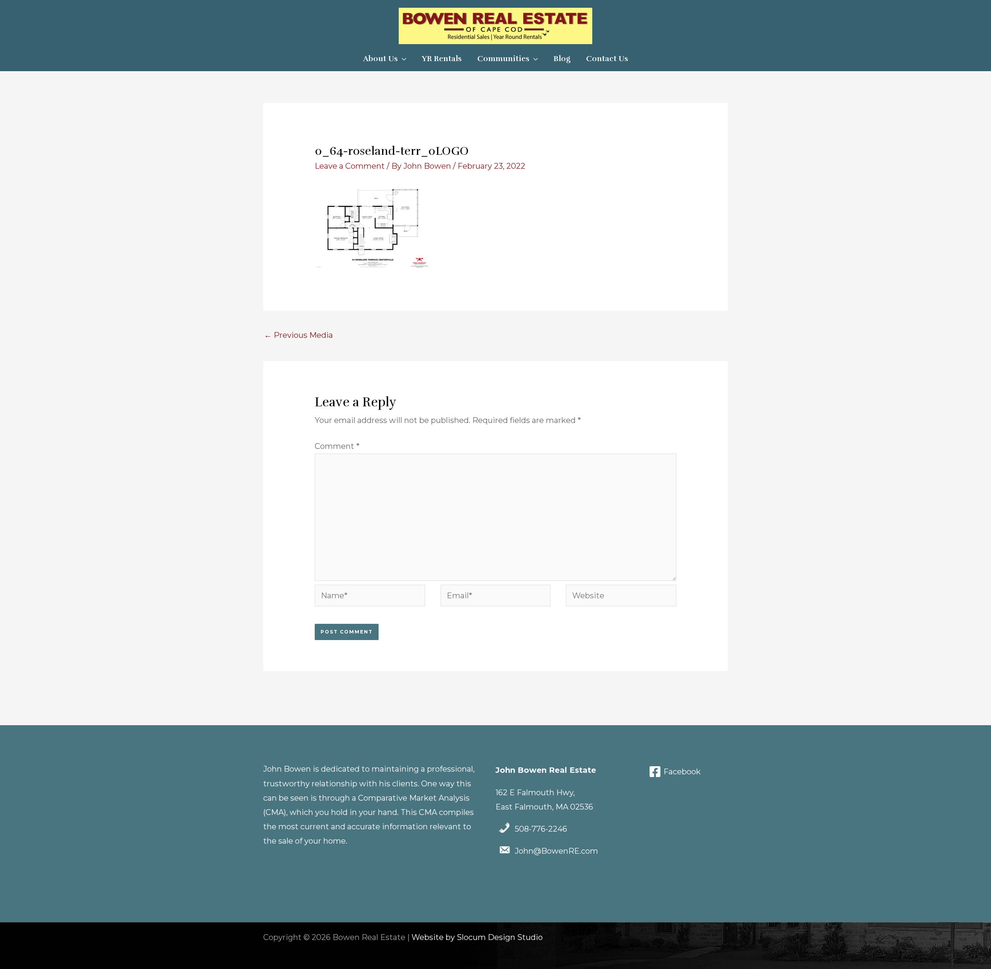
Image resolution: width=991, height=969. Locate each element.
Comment (337, 446)
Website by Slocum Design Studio (477, 937)
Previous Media (298, 335)
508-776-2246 (541, 829)
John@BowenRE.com (556, 851)
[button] (402, 58)
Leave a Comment (350, 166)
